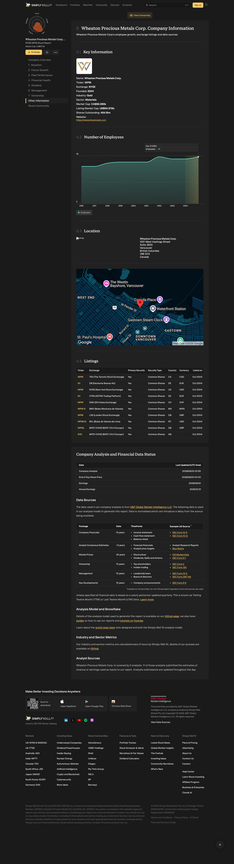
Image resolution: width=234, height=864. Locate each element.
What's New (157, 769)
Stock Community (38, 105)
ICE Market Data (180, 554)
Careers (186, 763)
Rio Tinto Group (96, 769)
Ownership (36, 95)
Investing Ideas (158, 758)
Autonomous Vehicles (68, 763)
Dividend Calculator (129, 758)
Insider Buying (64, 753)
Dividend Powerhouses (68, 748)
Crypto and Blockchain (68, 774)
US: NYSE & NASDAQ (36, 742)
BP (89, 779)
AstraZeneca (94, 742)
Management (37, 90)
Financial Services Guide (163, 822)
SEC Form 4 (178, 564)
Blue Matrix (178, 548)
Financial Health (39, 80)
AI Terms (194, 817)
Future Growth (38, 70)
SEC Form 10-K (179, 532)
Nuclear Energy (64, 758)
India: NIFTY (31, 758)
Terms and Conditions (162, 817)
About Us (186, 753)
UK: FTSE (30, 748)
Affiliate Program (190, 782)
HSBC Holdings (95, 748)
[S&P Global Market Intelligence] (161, 699)
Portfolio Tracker (128, 742)
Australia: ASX (32, 753)
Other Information (38, 100)
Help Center (188, 771)
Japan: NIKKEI (32, 774)
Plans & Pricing (189, 742)
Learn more (147, 599)
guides (80, 620)
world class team (105, 627)
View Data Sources (160, 722)
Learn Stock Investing (193, 777)
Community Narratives (162, 763)
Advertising (188, 748)
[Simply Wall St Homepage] (38, 5)
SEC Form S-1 (179, 558)
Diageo (91, 763)
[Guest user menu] (206, 5)
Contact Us (188, 758)
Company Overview (39, 59)
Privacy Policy (181, 817)
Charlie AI (187, 792)
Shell (90, 753)
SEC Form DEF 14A (181, 576)
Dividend (34, 85)
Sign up (198, 5)
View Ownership (142, 15)
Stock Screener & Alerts (132, 748)
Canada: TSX (32, 763)
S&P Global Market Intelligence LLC (151, 507)
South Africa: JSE (34, 769)
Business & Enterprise (193, 787)
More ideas (62, 784)
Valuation (35, 64)
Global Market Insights (162, 748)
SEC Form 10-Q (180, 536)
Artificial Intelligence (67, 769)
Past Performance (40, 75)
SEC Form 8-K (179, 583)
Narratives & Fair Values (132, 753)
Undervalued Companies (69, 742)
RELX (91, 774)
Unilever (92, 758)
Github (95, 648)
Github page (172, 616)
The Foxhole (157, 753)
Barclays (92, 784)
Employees (85, 212)
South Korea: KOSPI (35, 779)
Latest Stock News (160, 742)
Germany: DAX (32, 784)
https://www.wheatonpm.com (91, 120)
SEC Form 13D (179, 567)
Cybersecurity (64, 779)
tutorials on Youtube (131, 620)
